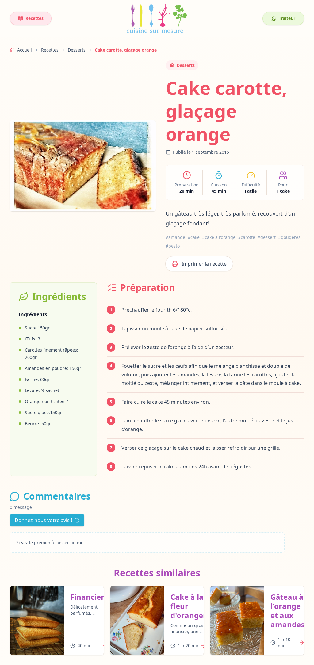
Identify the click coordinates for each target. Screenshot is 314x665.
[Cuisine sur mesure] (157, 18)
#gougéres (289, 237)
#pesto (173, 246)
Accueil (24, 50)
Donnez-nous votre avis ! (43, 520)
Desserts (77, 50)
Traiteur (287, 18)
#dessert (267, 237)
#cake (194, 237)
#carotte (246, 237)
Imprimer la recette (204, 263)
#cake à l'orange (219, 237)
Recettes (34, 18)
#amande (175, 237)
